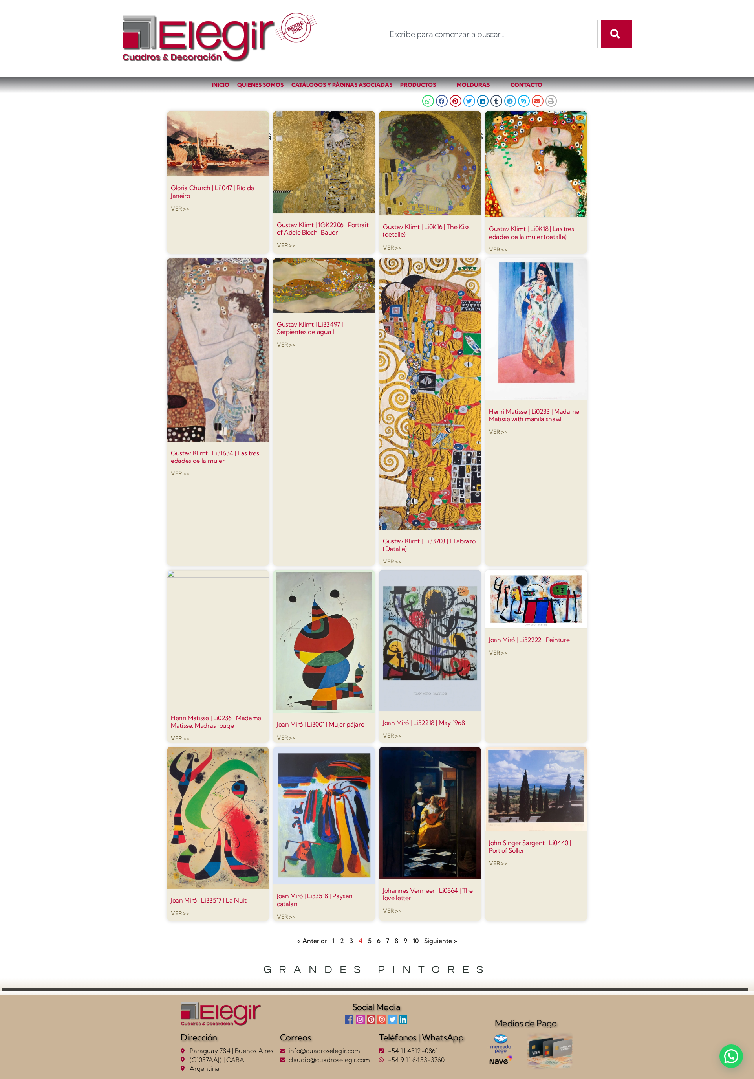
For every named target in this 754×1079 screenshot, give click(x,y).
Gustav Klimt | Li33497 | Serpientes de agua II (310, 328)
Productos (418, 84)
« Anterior (312, 941)
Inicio (220, 84)
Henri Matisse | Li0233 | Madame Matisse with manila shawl (534, 415)
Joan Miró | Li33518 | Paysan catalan (315, 900)
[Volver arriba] (705, 1055)
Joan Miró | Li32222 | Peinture (529, 640)
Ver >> (180, 209)
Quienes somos (260, 84)
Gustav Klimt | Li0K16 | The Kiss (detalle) (426, 230)
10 (416, 941)
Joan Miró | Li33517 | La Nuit (209, 900)
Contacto (526, 84)
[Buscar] (616, 34)
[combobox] (490, 34)
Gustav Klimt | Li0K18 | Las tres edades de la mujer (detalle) (531, 232)
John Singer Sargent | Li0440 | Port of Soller (530, 846)
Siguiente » (440, 941)
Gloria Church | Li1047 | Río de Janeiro (212, 192)
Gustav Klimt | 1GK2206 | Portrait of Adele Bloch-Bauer (322, 228)
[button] (428, 101)
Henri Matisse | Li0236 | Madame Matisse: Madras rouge (216, 721)
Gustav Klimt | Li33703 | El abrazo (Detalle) (429, 544)
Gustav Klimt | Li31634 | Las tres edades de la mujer (215, 456)
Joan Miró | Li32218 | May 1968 (424, 723)
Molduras (473, 84)
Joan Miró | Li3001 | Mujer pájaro (320, 725)
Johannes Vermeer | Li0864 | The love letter (428, 894)
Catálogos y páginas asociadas (341, 84)
